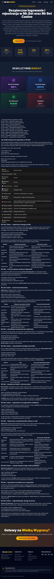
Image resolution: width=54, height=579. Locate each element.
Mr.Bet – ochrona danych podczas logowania (12, 122)
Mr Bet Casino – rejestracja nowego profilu (11, 121)
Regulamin (30, 559)
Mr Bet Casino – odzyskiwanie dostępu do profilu (13, 127)
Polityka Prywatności (32, 558)
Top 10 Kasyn (17, 554)
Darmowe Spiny (18, 558)
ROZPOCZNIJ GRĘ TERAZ (27, 538)
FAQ (51, 2)
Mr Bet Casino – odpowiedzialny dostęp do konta (13, 137)
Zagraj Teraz (19, 41)
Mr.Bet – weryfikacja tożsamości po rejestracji (12, 126)
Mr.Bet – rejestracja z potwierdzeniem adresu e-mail (14, 132)
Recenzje (46, 2)
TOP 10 (34, 2)
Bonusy (40, 2)
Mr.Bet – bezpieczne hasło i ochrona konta (12, 129)
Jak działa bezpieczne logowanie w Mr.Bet (11, 119)
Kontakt (29, 554)
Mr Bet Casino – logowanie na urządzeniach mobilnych (15, 130)
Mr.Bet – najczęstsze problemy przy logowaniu (13, 135)
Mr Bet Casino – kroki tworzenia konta (10, 124)
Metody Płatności (18, 559)
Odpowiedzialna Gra (32, 556)
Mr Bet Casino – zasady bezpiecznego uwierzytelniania (15, 133)
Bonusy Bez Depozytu (19, 556)
